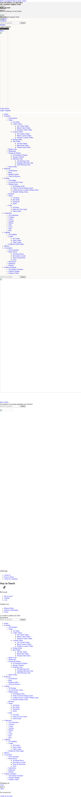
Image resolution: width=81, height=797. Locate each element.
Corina (10, 219)
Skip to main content (19, 1)
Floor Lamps (17, 240)
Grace (10, 227)
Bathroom (11, 263)
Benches (11, 194)
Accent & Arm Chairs (15, 182)
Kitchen (11, 265)
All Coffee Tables (23, 126)
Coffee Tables (17, 124)
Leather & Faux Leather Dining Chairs (25, 190)
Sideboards (12, 151)
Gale (10, 225)
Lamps (10, 236)
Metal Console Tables (24, 136)
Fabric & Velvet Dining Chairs (23, 188)
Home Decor (12, 252)
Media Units (12, 149)
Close (2, 785)
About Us (7, 575)
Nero (10, 228)
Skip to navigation (6, 1)
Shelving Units (18, 159)
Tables (10, 120)
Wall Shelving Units (23, 165)
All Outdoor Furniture (15, 269)
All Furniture (12, 118)
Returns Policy (9, 608)
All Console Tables (23, 134)
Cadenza (11, 217)
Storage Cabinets (18, 157)
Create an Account (6, 796)
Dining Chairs (13, 184)
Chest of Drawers (14, 176)
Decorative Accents (19, 256)
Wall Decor (12, 261)
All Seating (12, 180)
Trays (14, 260)
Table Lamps (17, 242)
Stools (10, 196)
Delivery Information (11, 610)
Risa (9, 230)
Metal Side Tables (23, 145)
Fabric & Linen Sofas (20, 209)
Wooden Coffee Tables (24, 130)
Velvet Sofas (17, 211)
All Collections (13, 215)
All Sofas (16, 207)
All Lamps (16, 238)
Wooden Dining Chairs (20, 192)
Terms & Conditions (11, 579)
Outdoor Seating (13, 271)
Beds (10, 172)
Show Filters (4, 402)
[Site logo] (4, 21)
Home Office (12, 167)
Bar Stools (16, 200)
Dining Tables (17, 139)
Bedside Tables (13, 174)
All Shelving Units (23, 161)
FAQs (6, 612)
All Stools (16, 198)
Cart (5, 600)
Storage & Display (14, 153)
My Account (8, 596)
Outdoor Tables (13, 273)
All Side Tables (22, 143)
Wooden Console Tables (25, 137)
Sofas (10, 205)
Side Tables (16, 141)
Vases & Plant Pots (19, 258)
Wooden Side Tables (24, 147)
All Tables (16, 122)
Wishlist (6, 598)
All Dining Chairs (19, 186)
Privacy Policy (9, 577)
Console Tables (18, 132)
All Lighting (12, 234)
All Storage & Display (20, 155)
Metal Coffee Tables (23, 128)
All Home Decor (18, 254)
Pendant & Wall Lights (16, 244)
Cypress (11, 221)
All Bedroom (12, 171)
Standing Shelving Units (25, 163)
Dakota (10, 223)
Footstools (16, 202)
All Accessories (13, 250)
